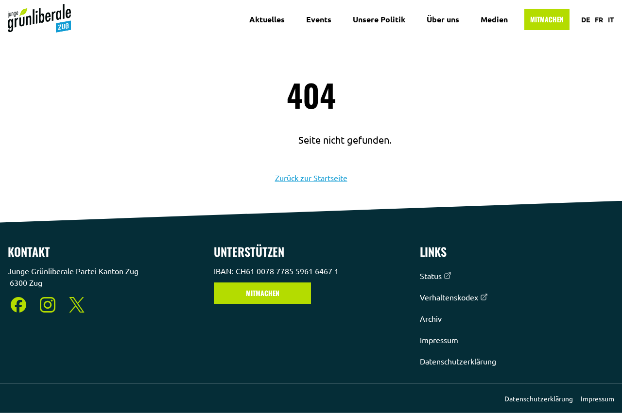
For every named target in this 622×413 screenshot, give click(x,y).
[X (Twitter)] (76, 304)
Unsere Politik (379, 19)
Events (318, 19)
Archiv (431, 318)
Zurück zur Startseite (311, 177)
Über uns (443, 19)
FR (599, 19)
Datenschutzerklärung (458, 361)
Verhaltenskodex (449, 297)
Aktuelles (267, 19)
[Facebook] (18, 304)
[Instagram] (47, 304)
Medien (494, 19)
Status (431, 276)
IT (611, 19)
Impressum (439, 340)
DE (585, 19)
